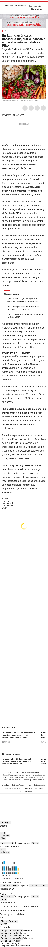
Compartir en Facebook (11, 930)
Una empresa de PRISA (24, 799)
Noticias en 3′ (7, 843)
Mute (3, 833)
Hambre (5, 501)
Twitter (31, 108)
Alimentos (6, 499)
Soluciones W (39, 788)
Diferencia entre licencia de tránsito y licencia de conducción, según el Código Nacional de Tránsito (18, 735)
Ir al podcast (23, 885)
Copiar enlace (7, 941)
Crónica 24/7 (6, 875)
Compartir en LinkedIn (11, 935)
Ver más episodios (9, 885)
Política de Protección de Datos (21, 785)
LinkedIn (37, 108)
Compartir (34, 885)
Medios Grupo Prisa (24, 805)
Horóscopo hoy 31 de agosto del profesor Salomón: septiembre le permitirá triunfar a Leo (16, 761)
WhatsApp (43, 108)
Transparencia (27, 788)
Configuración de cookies (12, 788)
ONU (4, 508)
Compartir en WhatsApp (12, 938)
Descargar (4, 943)
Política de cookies (40, 785)
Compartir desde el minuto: (15, 946)
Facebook (25, 108)
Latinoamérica (8, 503)
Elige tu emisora (36, 9)
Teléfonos (19, 791)
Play (3, 838)
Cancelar (13, 921)
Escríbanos (28, 791)
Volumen (5, 835)
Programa (21, 6)
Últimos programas (22, 843)
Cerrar (4, 899)
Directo (35, 843)
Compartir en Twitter (10, 933)
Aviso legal (5, 785)
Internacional (9, 31)
